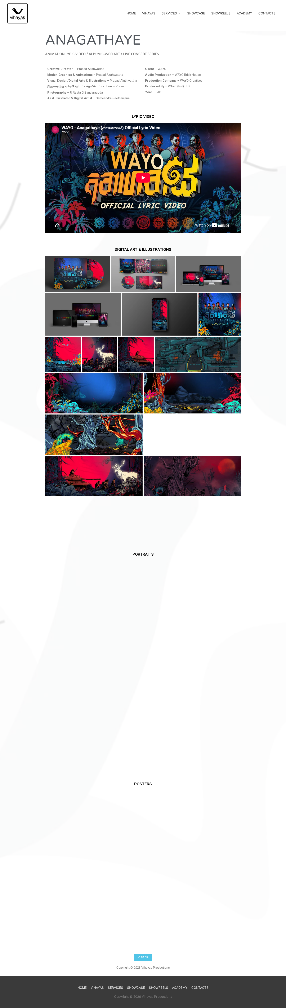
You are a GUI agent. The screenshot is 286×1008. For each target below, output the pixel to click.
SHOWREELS (221, 13)
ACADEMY (244, 13)
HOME (131, 13)
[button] (143, 957)
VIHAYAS (148, 13)
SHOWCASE (196, 13)
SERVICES (169, 13)
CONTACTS (267, 13)
